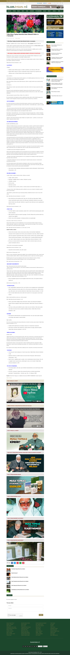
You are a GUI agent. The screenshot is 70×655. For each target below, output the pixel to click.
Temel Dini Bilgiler (39, 633)
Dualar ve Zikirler (10, 624)
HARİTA (15, 3)
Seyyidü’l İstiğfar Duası (54, 631)
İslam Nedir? (9, 625)
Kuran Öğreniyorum (54, 635)
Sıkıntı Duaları (23, 624)
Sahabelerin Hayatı (54, 628)
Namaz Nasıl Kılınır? (10, 623)
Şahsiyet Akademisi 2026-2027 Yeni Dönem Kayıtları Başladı (57, 84)
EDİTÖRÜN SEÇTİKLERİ (51, 76)
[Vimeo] (34, 646)
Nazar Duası (23, 625)
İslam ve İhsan (9, 377)
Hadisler (52, 625)
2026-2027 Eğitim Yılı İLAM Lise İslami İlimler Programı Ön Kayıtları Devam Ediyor (57, 80)
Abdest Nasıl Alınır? (25, 628)
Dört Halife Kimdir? (39, 624)
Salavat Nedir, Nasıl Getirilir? (56, 95)
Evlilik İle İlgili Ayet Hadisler (41, 623)
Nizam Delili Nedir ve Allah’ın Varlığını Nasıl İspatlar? (57, 50)
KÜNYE (8, 3)
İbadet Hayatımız (39, 631)
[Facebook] (23, 646)
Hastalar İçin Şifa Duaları (11, 627)
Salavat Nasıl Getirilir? (25, 632)
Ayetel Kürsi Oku (24, 629)
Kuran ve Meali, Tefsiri (11, 633)
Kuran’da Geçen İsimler (25, 623)
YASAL (18, 3)
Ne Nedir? (52, 624)
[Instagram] (27, 646)
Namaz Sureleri (9, 629)
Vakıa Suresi (52, 627)
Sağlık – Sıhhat (38, 632)
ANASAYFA (9, 13)
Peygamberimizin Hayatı (26, 627)
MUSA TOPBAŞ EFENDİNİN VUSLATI (14, 496)
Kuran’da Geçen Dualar (25, 633)
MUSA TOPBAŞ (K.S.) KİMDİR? (13, 430)
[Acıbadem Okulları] (55, 103)
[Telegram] (62, 3)
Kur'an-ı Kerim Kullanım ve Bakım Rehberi (56, 46)
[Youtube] (57, 3)
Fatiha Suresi (52, 632)
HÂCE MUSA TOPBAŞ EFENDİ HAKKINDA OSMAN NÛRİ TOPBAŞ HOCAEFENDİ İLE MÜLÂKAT (24, 452)
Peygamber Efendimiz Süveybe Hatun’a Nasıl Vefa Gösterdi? (57, 58)
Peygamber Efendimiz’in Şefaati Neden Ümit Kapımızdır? (57, 62)
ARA (20, 3)
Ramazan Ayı (38, 627)
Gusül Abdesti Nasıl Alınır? (12, 628)
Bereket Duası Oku (24, 631)
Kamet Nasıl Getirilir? (40, 625)
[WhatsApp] (59, 3)
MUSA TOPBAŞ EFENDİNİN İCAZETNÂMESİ (15, 518)
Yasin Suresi (52, 623)
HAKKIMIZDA (11, 3)
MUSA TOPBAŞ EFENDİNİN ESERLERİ (14, 474)
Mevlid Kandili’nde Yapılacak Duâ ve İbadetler (56, 88)
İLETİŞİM (22, 3)
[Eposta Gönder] (23, 563)
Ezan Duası (52, 633)
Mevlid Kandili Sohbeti (55, 91)
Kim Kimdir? (38, 635)
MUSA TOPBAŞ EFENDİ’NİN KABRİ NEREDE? (15, 540)
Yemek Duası (38, 629)
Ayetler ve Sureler (10, 631)
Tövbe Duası (9, 635)
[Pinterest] (60, 3)
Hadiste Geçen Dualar (25, 635)
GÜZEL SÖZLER (14, 13)
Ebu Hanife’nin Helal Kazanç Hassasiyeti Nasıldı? (56, 54)
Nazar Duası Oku (53, 629)
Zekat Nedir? (38, 628)
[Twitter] (54, 3)
